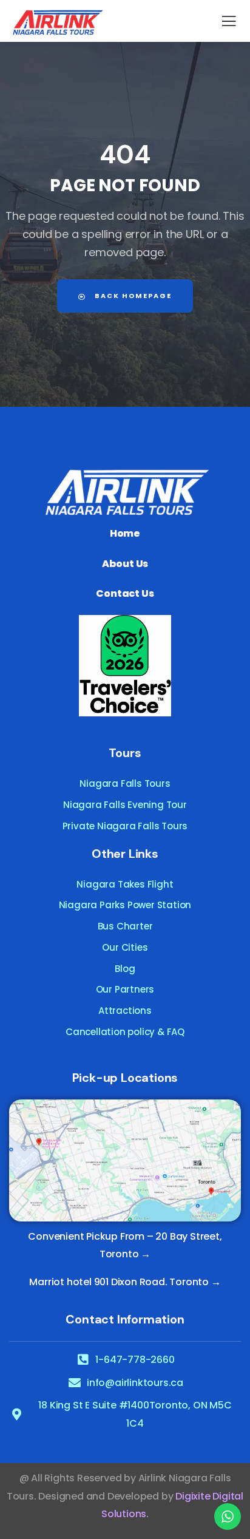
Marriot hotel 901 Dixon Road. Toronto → (124, 1282)
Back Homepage (132, 296)
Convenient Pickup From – (90, 1236)
